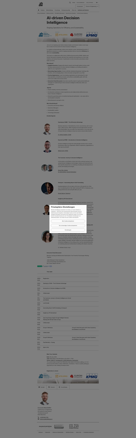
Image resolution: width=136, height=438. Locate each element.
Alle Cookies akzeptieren (68, 221)
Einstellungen (68, 230)
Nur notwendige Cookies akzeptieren (68, 225)
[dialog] (68, 219)
